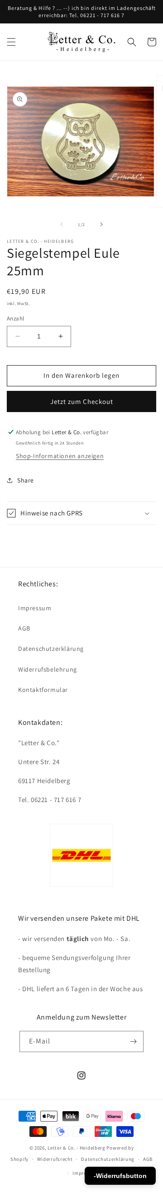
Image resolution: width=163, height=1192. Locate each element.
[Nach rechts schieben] (101, 224)
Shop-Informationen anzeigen (60, 456)
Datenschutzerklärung (51, 649)
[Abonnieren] (133, 1041)
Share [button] (25, 480)
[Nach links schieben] (62, 224)
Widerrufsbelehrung (47, 669)
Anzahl (15, 318)
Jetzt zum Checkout (81, 401)
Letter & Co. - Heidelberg (76, 1148)
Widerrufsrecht (55, 1159)
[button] (11, 42)
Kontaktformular (43, 690)
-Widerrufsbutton (120, 1175)
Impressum (34, 608)
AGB (24, 628)
